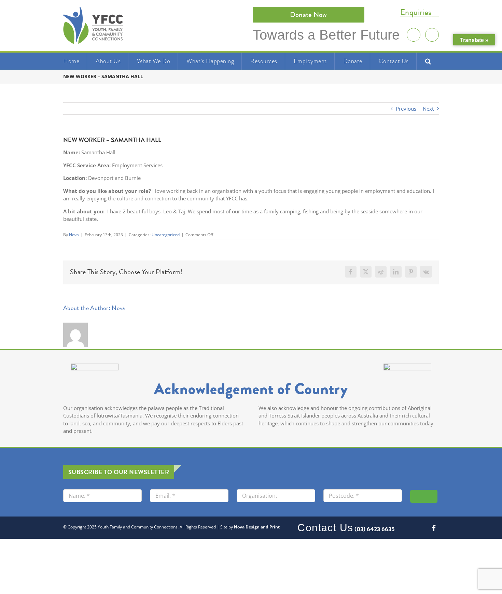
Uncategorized (166, 235)
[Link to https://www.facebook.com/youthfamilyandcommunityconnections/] (434, 528)
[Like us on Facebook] (432, 35)
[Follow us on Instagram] (413, 35)
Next (428, 108)
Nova (74, 235)
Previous (406, 108)
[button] (428, 61)
